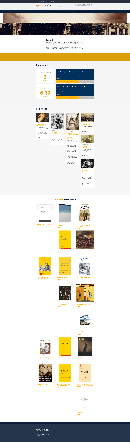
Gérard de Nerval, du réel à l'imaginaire (83, 411)
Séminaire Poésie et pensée (42, 125)
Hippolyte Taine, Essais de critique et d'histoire (63, 385)
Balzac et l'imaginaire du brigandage (63, 251)
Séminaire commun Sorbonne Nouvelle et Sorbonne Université (72, 136)
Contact (89, 11)
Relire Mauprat (60, 357)
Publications (78, 11)
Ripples (71, 439)
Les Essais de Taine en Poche (84, 304)
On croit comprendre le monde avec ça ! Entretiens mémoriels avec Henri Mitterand (44, 359)
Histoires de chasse (62, 277)
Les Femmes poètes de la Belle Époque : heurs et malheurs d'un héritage (85, 385)
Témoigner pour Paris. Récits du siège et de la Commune (84, 331)
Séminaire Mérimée (85, 171)
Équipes (51, 11)
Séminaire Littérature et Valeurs (56, 134)
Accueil (40, 11)
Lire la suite (59, 78)
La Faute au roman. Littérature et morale (64, 225)
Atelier (84, 11)
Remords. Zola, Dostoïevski (44, 224)
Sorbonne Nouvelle (81, 4)
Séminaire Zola (86, 124)
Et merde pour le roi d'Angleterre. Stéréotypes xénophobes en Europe (83, 225)
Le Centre (46, 11)
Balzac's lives (80, 357)
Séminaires (58, 11)
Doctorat (64, 11)
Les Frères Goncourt (42, 384)
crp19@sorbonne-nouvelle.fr (42, 427)
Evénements (71, 11)
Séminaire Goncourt (85, 146)
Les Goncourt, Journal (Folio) (84, 277)
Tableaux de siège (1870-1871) (84, 250)
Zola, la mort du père (62, 304)
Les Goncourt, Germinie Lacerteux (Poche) (43, 278)
